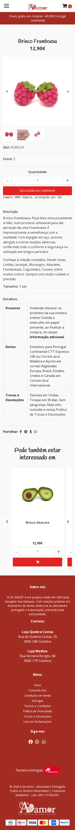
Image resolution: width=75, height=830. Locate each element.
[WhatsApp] (43, 742)
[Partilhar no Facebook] (21, 431)
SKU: (6, 147)
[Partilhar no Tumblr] (31, 431)
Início (37, 685)
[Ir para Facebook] (31, 742)
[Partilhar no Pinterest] (25, 431)
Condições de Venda (37, 695)
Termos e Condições (37, 706)
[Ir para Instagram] (37, 742)
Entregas (37, 701)
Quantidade (37, 172)
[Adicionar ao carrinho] (37, 562)
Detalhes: (10, 299)
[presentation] (7, 91)
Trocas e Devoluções (37, 716)
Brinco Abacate (37, 522)
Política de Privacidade (37, 711)
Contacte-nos (37, 690)
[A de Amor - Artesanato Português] (38, 6)
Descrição (10, 211)
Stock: (8, 159)
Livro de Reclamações (37, 721)
